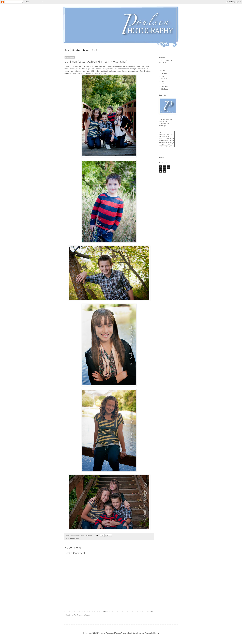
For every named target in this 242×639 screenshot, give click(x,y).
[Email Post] (96, 535)
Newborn (164, 79)
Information (76, 50)
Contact (85, 50)
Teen (77, 538)
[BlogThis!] (103, 535)
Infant (162, 81)
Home (67, 50)
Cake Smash (165, 86)
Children (72, 538)
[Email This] (101, 535)
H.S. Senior (165, 89)
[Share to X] (105, 535)
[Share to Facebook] (108, 535)
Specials (95, 50)
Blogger (156, 633)
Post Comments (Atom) (82, 615)
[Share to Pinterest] (110, 535)
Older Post (149, 611)
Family (163, 76)
